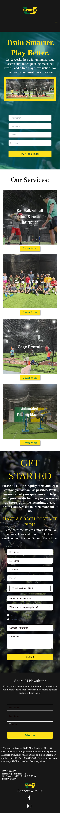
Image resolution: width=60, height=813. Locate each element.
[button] (55, 22)
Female (14, 619)
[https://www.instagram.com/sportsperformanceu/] (29, 806)
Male (13, 615)
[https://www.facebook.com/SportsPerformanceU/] (29, 797)
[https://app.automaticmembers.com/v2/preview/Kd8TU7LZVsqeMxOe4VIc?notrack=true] (30, 10)
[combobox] (30, 607)
